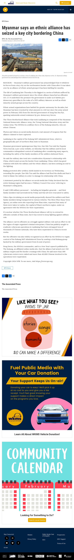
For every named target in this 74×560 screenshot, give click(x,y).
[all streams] (71, 9)
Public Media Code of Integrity (48, 535)
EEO (43, 540)
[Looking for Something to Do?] (37, 476)
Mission (30, 535)
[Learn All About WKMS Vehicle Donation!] (37, 395)
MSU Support (61, 539)
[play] (5, 10)
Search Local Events (37, 520)
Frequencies (61, 535)
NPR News (5, 21)
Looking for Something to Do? (37, 515)
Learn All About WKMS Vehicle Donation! (37, 434)
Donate (66, 3)
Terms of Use (61, 543)
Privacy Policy (32, 539)
